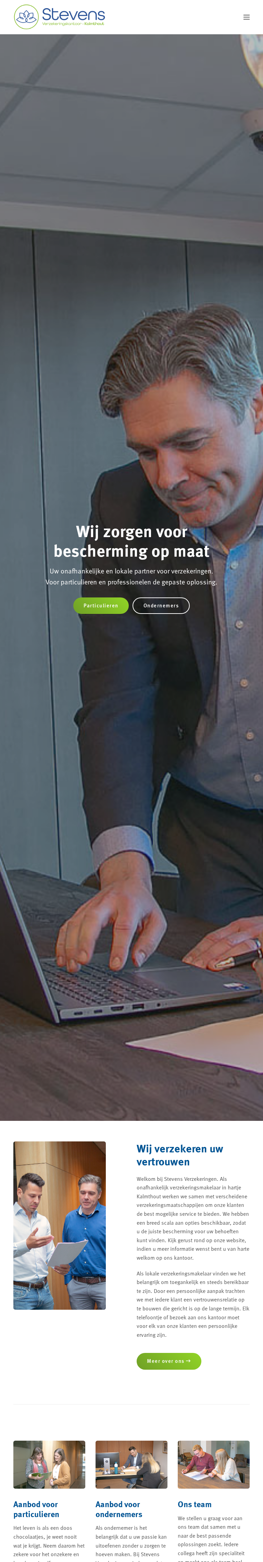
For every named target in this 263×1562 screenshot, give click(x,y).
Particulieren (101, 605)
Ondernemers (161, 605)
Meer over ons (166, 1361)
